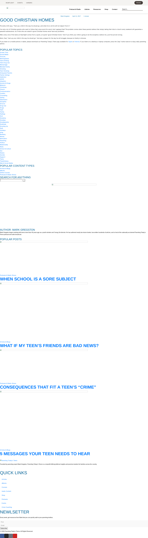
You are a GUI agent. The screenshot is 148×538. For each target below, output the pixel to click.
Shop (106, 9)
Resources (97, 9)
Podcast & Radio (75, 9)
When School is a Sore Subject (38, 279)
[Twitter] (11, 536)
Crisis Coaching (7, 507)
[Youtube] (15, 536)
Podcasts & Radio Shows (8, 275)
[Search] (142, 8)
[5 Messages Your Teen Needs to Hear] (44, 419)
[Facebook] (2, 536)
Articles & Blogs (5, 342)
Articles (87, 9)
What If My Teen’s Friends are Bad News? (49, 345)
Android (77, 41)
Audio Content (6, 491)
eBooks (4, 483)
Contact (114, 9)
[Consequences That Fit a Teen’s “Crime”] (44, 365)
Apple (70, 41)
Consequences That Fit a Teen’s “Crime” (48, 387)
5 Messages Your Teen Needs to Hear (45, 453)
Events (4, 503)
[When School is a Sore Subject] (44, 257)
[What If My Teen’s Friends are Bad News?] (44, 311)
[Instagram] (6, 536)
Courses (4, 487)
